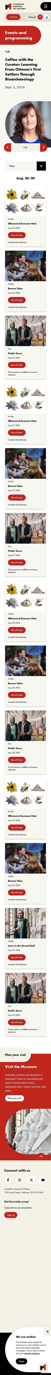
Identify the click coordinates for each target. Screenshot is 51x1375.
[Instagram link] (19, 1180)
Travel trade (32, 1265)
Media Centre (32, 1254)
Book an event (36, 1227)
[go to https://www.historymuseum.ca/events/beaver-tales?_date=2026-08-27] (25, 463)
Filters (12, 166)
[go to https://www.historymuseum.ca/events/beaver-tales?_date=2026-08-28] (25, 661)
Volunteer (7, 1284)
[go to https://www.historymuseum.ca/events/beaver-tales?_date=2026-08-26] (25, 266)
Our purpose (8, 1233)
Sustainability (8, 1255)
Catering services (33, 1237)
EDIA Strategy (9, 1251)
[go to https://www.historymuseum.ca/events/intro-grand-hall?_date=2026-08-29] (25, 923)
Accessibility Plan (10, 1248)
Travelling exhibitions (35, 1262)
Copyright (11, 1337)
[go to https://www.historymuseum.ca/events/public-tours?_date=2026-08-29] (25, 988)
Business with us (33, 1269)
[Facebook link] (8, 1180)
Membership (8, 1273)
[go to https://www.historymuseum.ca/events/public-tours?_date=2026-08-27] (25, 528)
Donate (6, 1280)
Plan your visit (14, 1098)
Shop (31, 1281)
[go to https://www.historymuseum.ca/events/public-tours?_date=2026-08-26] (25, 331)
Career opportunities (11, 1287)
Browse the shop (33, 1287)
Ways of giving (9, 1276)
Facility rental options (35, 1233)
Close (21, 1361)
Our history (8, 1244)
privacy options (32, 1353)
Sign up (10, 1215)
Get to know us (9, 1237)
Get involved (11, 1267)
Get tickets (13, 17)
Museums (31, 1258)
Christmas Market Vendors (36, 1273)
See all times (17, 235)
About (8, 1227)
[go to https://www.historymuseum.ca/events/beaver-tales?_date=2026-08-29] (25, 858)
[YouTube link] (43, 1180)
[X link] (31, 1180)
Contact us (7, 1259)
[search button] (40, 17)
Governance (8, 1240)
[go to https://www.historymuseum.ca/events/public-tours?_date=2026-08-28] (25, 725)
